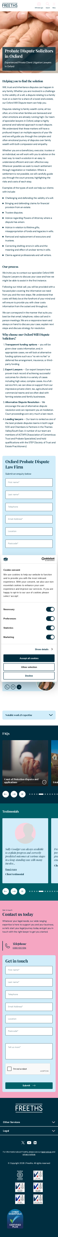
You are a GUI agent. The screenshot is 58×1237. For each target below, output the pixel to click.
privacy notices (29, 1154)
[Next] (14, 794)
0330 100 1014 (19, 948)
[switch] (50, 618)
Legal (6, 1130)
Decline (29, 675)
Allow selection (29, 667)
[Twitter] (23, 1143)
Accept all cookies (29, 658)
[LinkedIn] (35, 1143)
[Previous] (5, 794)
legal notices (46, 1152)
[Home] (29, 1111)
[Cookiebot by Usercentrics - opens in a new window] (42, 559)
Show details (41, 649)
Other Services (11, 1122)
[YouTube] (29, 1143)
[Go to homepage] (9, 7)
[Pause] (22, 794)
